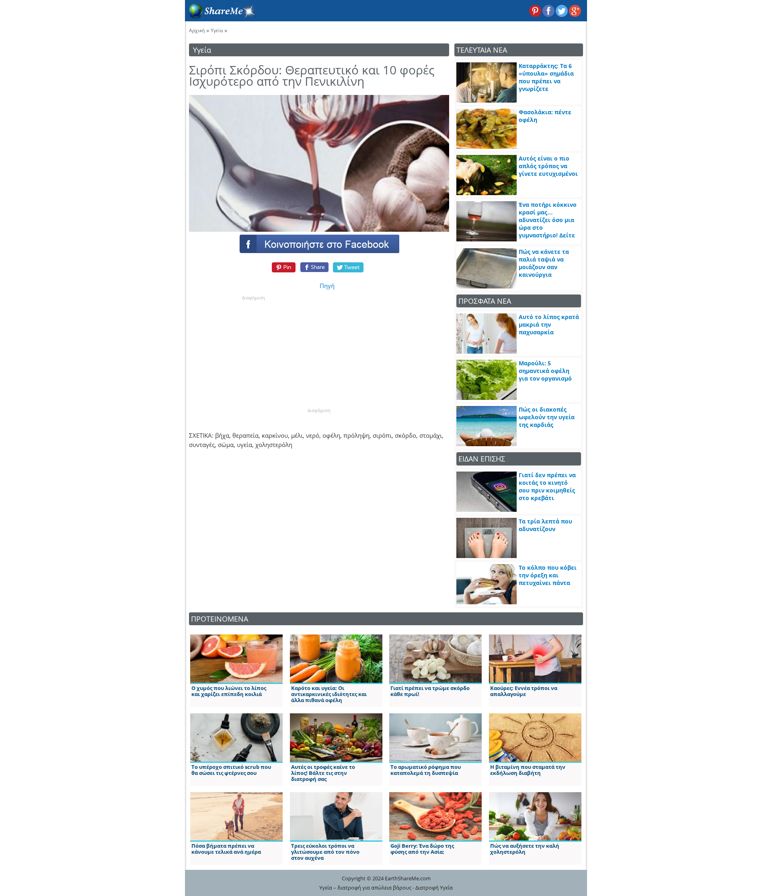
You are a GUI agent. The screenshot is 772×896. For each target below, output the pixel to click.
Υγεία (217, 30)
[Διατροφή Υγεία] (221, 16)
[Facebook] (318, 243)
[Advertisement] (253, 351)
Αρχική (197, 30)
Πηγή (327, 286)
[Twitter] (348, 267)
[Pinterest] (282, 267)
